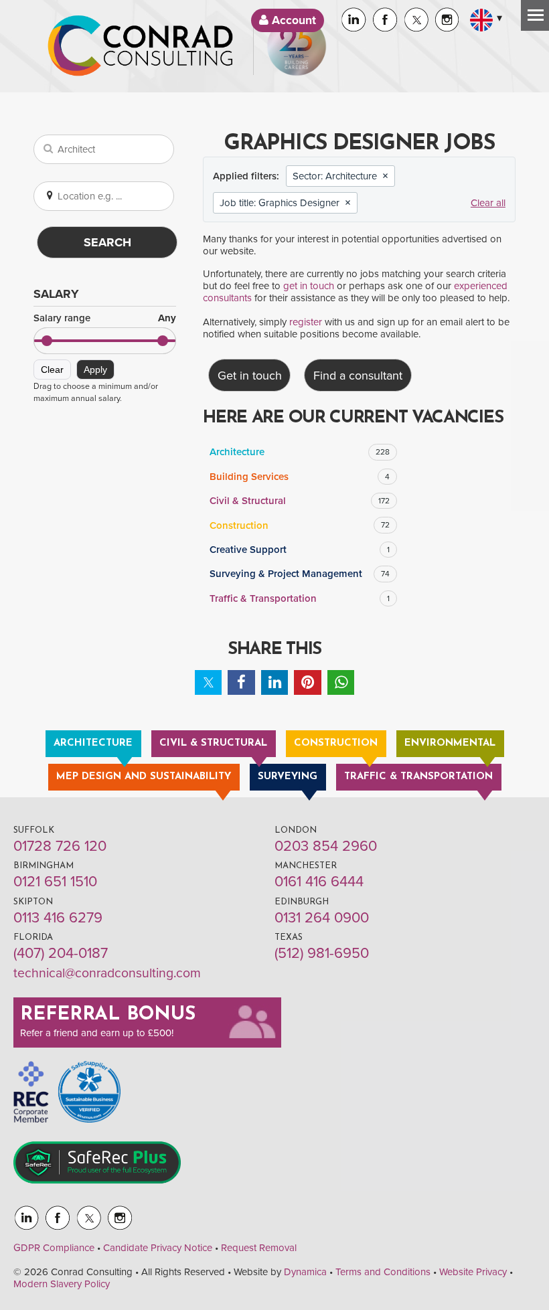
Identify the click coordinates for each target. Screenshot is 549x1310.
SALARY (56, 293)
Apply (95, 369)
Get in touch (250, 375)
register (305, 322)
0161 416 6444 (319, 881)
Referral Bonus (107, 1014)
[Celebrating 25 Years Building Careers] (296, 46)
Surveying (287, 777)
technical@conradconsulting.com (107, 973)
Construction (300, 525)
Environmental (449, 743)
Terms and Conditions (382, 1272)
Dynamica (305, 1272)
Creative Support (300, 550)
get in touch (308, 286)
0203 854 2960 (325, 846)
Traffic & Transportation (300, 598)
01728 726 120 (59, 846)
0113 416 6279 (57, 917)
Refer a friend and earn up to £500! (96, 1033)
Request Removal (259, 1248)
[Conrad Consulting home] (140, 46)
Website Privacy (473, 1272)
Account (292, 20)
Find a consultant (357, 375)
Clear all (488, 203)
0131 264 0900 (321, 917)
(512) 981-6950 (321, 953)
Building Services (300, 477)
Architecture (300, 452)
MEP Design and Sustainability (143, 777)
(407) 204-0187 (60, 953)
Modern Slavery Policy (61, 1284)
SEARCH (107, 242)
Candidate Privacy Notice (157, 1248)
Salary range (104, 318)
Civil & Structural (300, 501)
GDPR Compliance (53, 1248)
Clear (52, 369)
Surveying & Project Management (300, 574)
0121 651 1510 (55, 881)
